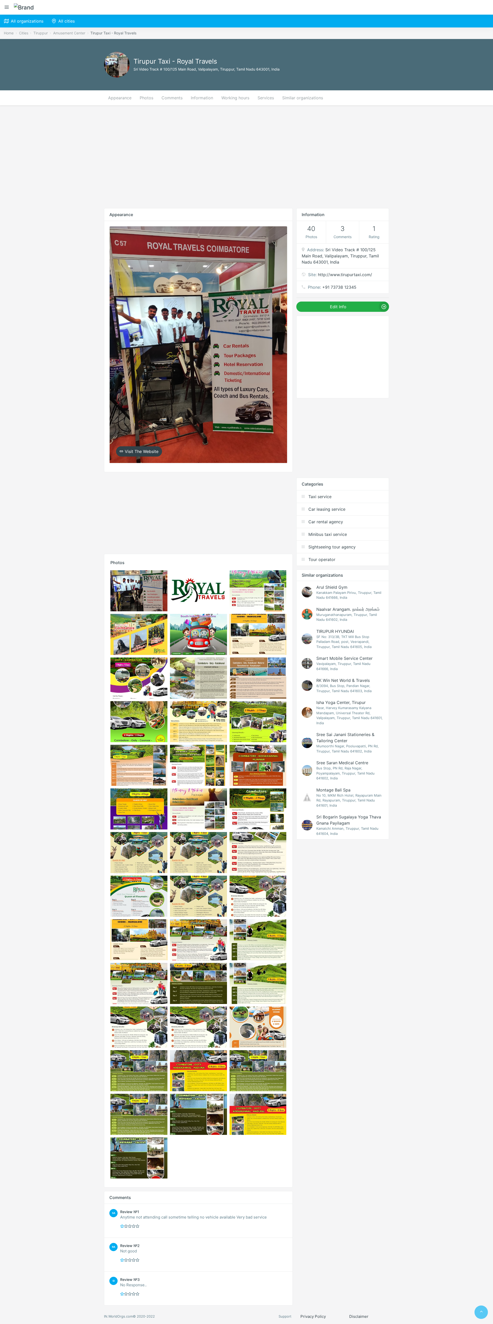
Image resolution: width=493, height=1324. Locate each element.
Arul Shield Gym (331, 587)
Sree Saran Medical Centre (342, 762)
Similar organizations (302, 97)
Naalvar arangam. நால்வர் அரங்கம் (348, 609)
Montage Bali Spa (333, 790)
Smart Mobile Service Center (344, 658)
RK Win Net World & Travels (343, 680)
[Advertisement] (246, 157)
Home (9, 33)
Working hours (235, 97)
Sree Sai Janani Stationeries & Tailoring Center (345, 737)
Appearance (119, 97)
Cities (23, 33)
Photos (146, 97)
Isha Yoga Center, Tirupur (341, 702)
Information (202, 97)
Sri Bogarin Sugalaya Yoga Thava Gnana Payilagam (348, 820)
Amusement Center (69, 33)
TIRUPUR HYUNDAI (335, 631)
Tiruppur (40, 33)
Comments (172, 97)
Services (266, 97)
